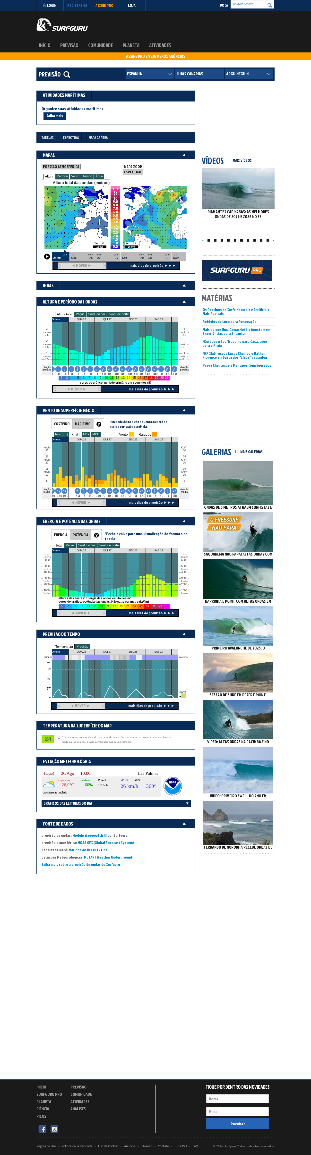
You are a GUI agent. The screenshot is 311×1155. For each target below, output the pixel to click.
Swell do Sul (96, 314)
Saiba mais (54, 115)
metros (46, 356)
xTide (103, 849)
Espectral (71, 137)
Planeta (131, 45)
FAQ (195, 1146)
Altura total (64, 314)
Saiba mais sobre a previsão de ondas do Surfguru (81, 864)
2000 (47, 584)
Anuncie (129, 1146)
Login (51, 5)
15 (184, 468)
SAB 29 (158, 651)
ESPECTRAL (133, 172)
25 (184, 456)
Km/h (184, 472)
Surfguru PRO (49, 1094)
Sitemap (146, 1146)
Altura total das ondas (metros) (81, 183)
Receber (238, 1124)
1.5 (47, 347)
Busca (223, 5)
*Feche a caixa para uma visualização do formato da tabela (146, 536)
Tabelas (47, 137)
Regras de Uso (46, 1146)
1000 (47, 590)
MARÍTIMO (83, 423)
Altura (49, 176)
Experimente (81, 1117)
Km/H (75, 434)
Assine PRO (104, 5)
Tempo (87, 176)
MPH (95, 434)
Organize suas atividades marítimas (73, 108)
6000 (47, 560)
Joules (46, 593)
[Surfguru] (62, 24)
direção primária (47, 368)
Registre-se (77, 5)
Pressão (82, 646)
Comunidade (100, 45)
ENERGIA (60, 534)
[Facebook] (42, 1128)
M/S (86, 434)
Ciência (42, 1109)
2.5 (47, 335)
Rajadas (144, 434)
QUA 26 (81, 651)
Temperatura (64, 647)
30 (184, 450)
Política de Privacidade (77, 1146)
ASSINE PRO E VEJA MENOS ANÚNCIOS (155, 56)
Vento (75, 176)
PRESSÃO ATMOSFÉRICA (61, 166)
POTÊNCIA (80, 534)
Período (62, 176)
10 (184, 474)
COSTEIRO (62, 423)
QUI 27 (107, 651)
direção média (184, 490)
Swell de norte (119, 314)
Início (45, 45)
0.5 (47, 359)
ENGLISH (181, 1146)
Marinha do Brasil (82, 849)
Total (58, 545)
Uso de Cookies (108, 1146)
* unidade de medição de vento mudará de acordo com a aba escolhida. (138, 424)
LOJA (132, 5)
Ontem (56, 651)
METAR (89, 857)
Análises (78, 1109)
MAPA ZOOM (133, 166)
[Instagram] (54, 1128)
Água (99, 176)
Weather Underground (114, 857)
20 (184, 462)
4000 (47, 572)
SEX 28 (133, 651)
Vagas (80, 314)
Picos (41, 1116)
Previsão (69, 45)
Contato (163, 1146)
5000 (47, 566)
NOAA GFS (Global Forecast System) (106, 842)
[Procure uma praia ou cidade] (66, 74)
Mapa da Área (98, 137)
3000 (47, 578)
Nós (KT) (61, 434)
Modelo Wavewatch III (89, 835)
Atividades (160, 45)
